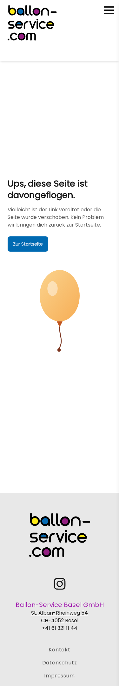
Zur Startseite (28, 244)
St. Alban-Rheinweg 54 (59, 613)
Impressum (59, 675)
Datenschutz (59, 662)
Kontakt (59, 649)
